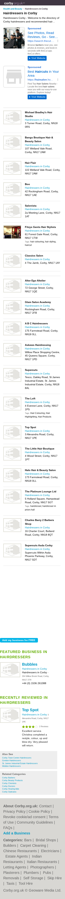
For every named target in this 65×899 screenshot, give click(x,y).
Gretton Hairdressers (11, 760)
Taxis (11, 883)
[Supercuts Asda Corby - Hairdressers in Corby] (12, 556)
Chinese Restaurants (20, 851)
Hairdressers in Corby (34, 668)
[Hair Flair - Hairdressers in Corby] (12, 174)
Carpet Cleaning (33, 845)
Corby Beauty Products (12, 780)
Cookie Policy (39, 811)
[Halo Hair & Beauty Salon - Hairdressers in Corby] (12, 481)
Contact (45, 806)
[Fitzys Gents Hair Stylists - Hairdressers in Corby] (12, 238)
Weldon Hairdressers (11, 766)
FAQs (7, 828)
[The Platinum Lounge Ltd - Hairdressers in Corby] (12, 502)
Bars (28, 840)
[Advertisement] (32, 600)
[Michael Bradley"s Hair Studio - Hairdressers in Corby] (12, 123)
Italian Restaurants (42, 862)
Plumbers (32, 873)
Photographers (42, 867)
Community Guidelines (35, 822)
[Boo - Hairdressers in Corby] (12, 195)
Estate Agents (17, 856)
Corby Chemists (9, 783)
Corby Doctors (8, 786)
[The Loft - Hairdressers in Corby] (12, 409)
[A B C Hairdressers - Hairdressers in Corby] (12, 334)
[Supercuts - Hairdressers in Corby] (12, 381)
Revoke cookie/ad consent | (26, 817)
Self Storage (33, 878)
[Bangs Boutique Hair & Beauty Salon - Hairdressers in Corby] (12, 148)
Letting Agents (15, 867)
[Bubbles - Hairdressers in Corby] (10, 676)
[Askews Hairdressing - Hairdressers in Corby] (12, 356)
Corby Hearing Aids (10, 789)
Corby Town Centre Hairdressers (16, 758)
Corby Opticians (9, 792)
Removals (11, 878)
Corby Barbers (8, 778)
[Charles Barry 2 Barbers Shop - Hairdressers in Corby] (12, 531)
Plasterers (12, 873)
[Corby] (25, 5)
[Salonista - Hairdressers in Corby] (12, 217)
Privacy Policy (14, 811)
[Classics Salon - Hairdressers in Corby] (12, 267)
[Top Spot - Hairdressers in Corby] (10, 722)
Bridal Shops (46, 840)
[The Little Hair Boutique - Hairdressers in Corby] (12, 460)
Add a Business (16, 833)
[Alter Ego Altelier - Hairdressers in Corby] (12, 292)
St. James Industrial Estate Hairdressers (20, 763)
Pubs (47, 873)
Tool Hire (26, 883)
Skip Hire (54, 878)
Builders (10, 845)
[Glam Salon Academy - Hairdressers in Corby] (12, 313)
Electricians (50, 851)
